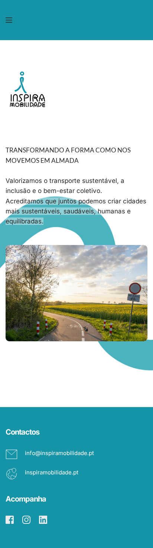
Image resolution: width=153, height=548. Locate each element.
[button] (9, 20)
